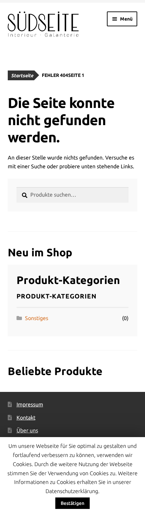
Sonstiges (36, 318)
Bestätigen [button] (72, 503)
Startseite (22, 75)
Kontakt (26, 417)
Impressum (30, 404)
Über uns (27, 430)
